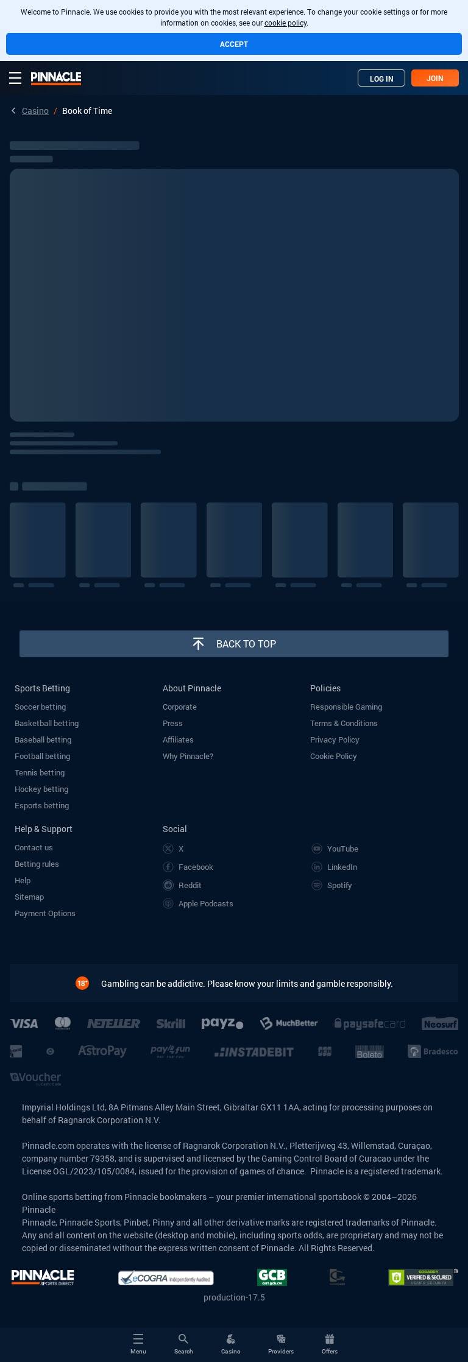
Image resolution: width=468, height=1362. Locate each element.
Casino (35, 110)
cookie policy (285, 22)
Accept (234, 44)
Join (435, 78)
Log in (382, 78)
